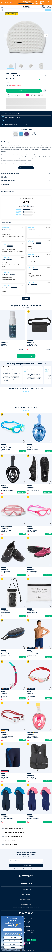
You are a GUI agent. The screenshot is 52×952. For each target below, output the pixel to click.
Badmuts (16, 71)
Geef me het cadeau (26, 865)
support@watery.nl (27, 899)
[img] (5, 227)
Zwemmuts (21, 71)
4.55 (26, 202)
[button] (6, 35)
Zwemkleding (12, 940)
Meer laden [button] (26, 298)
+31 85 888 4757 (27, 897)
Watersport (13, 937)
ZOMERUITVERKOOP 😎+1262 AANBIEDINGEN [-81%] (12, 14)
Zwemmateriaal (11, 71)
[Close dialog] (23, 917)
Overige (13, 947)
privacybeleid (35, 868)
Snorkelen (12, 944)
